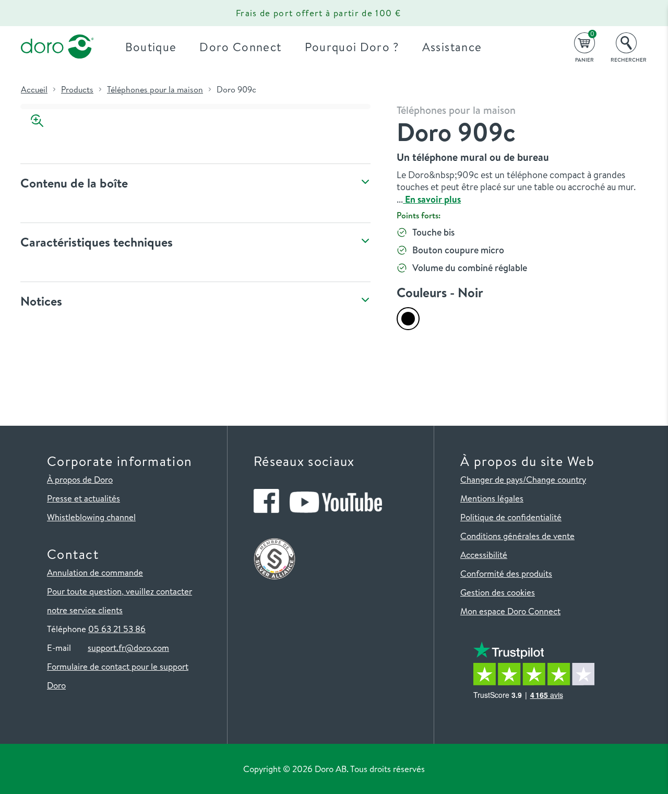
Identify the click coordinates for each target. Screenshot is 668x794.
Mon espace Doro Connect (510, 611)
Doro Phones (51, 13)
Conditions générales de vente (517, 536)
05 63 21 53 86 (117, 629)
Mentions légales (491, 498)
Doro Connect (240, 47)
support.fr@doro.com (128, 647)
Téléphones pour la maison (155, 89)
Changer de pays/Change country (523, 479)
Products (77, 89)
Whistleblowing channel (91, 517)
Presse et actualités (83, 498)
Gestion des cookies (497, 592)
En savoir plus (432, 199)
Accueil (34, 89)
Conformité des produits (506, 573)
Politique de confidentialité (511, 517)
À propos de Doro (80, 479)
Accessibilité (483, 554)
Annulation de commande (95, 572)
